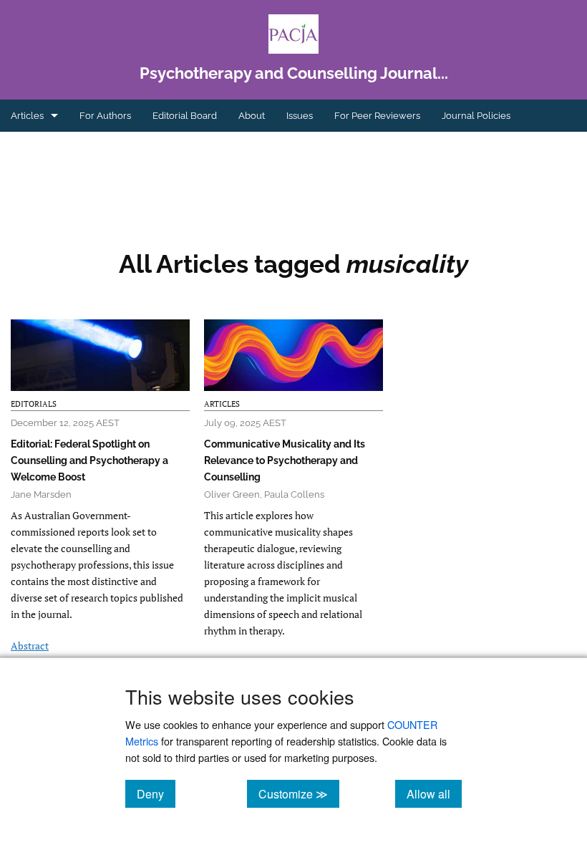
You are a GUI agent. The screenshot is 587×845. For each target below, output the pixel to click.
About (251, 115)
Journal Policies (476, 115)
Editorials (34, 404)
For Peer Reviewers (377, 115)
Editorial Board (184, 115)
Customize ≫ (298, 793)
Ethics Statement (47, 148)
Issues (299, 115)
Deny (156, 793)
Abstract (30, 645)
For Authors (105, 115)
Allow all (434, 793)
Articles (27, 115)
